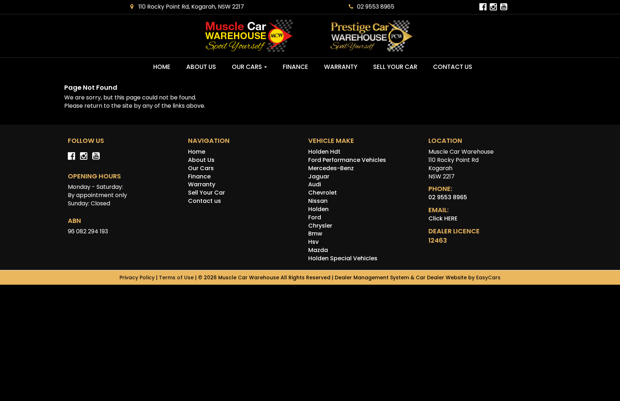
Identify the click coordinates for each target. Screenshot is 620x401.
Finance (295, 66)
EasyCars (488, 277)
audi (314, 184)
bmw (315, 233)
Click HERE (442, 218)
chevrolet (322, 192)
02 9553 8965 (375, 7)
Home (161, 66)
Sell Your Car (395, 66)
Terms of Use (177, 277)
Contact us (452, 66)
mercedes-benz (331, 168)
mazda (318, 250)
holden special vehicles (342, 258)
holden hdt (324, 152)
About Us (201, 66)
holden (318, 209)
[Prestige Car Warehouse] (371, 36)
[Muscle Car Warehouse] (249, 36)
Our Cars (247, 66)
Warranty (340, 66)
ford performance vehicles (347, 160)
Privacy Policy (137, 277)
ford (314, 217)
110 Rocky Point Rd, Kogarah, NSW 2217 (190, 7)
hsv (313, 242)
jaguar (318, 176)
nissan (318, 201)
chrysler (320, 226)
